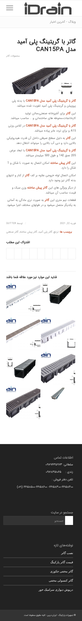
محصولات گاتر (13, 56)
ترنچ (56, 232)
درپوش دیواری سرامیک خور (56, 590)
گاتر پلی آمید (45, 232)
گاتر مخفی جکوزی (61, 571)
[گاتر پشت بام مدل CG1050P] (58, 394)
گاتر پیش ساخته (28, 232)
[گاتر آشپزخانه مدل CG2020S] (58, 294)
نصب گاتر (67, 553)
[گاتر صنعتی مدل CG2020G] (23, 369)
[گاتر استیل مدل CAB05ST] (23, 334)
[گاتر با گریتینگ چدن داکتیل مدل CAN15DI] (23, 403)
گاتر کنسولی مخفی (61, 580)
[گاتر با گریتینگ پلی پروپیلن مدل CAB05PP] (23, 300)
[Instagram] (9, 615)
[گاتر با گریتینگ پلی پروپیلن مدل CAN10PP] (58, 334)
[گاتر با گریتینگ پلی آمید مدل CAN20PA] (58, 369)
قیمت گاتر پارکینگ (61, 562)
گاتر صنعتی (12, 232)
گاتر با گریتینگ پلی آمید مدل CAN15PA (46, 45)
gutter (11, 223)
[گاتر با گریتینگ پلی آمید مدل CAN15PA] (41, 81)
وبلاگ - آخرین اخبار (63, 21)
